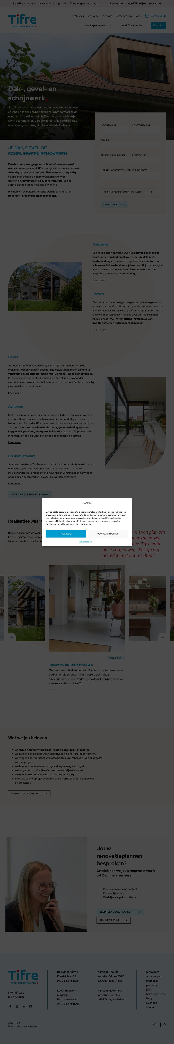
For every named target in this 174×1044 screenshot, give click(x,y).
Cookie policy (85, 541)
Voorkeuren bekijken (108, 533)
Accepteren (66, 533)
